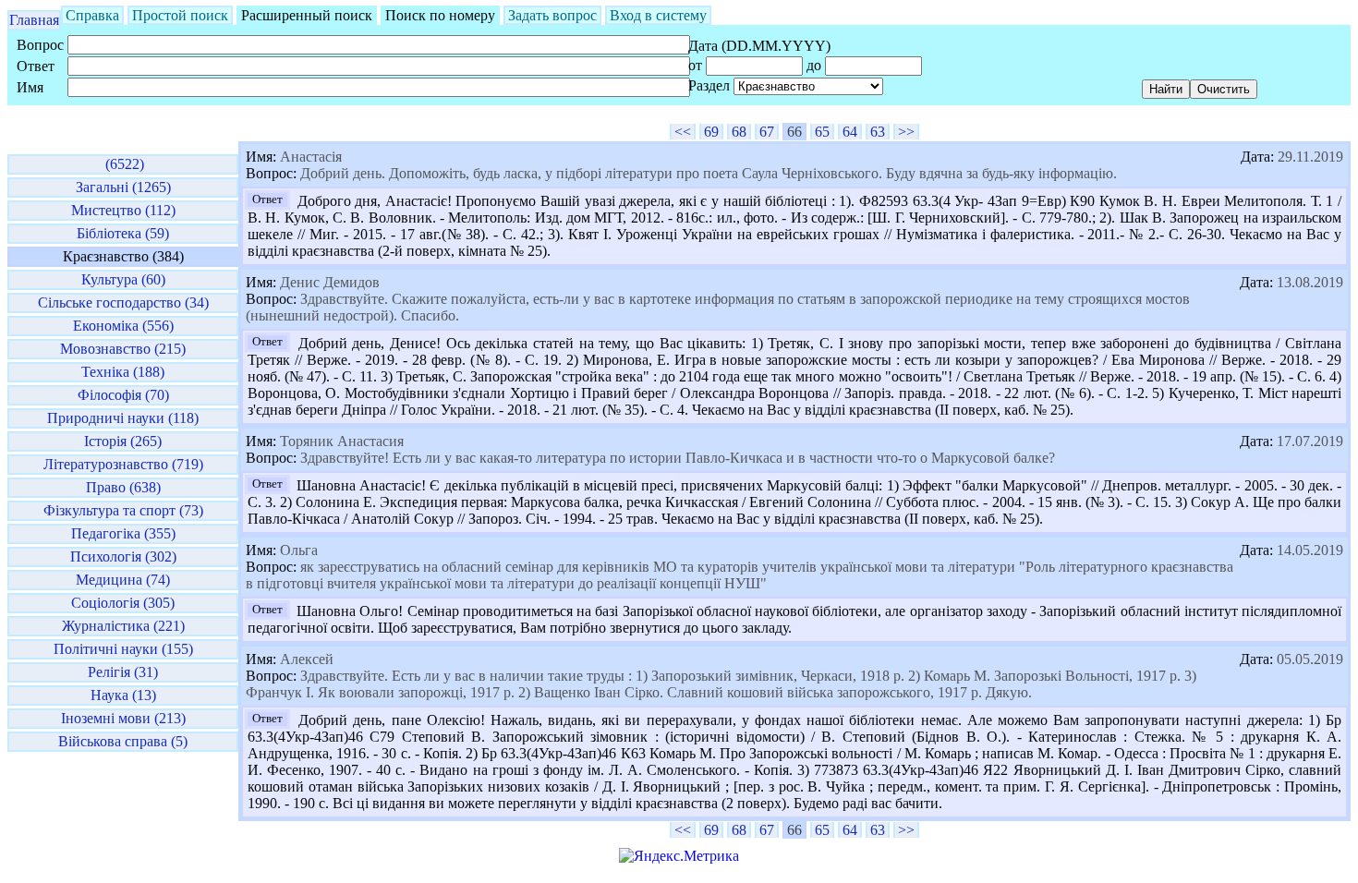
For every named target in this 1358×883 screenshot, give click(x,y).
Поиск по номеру (440, 15)
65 (822, 131)
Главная (34, 20)
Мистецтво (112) (123, 210)
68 (739, 131)
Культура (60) (123, 279)
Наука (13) (123, 695)
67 (766, 131)
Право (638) (123, 487)
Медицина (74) (123, 579)
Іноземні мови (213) (123, 718)
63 (877, 131)
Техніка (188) (122, 372)
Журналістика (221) (123, 626)
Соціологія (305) (123, 603)
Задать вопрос (552, 15)
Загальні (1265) (123, 187)
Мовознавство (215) (123, 349)
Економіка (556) (123, 325)
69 (711, 131)
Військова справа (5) (123, 741)
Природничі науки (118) (123, 418)
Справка (92, 15)
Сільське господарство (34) (123, 302)
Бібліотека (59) (123, 233)
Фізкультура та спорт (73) (123, 510)
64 (850, 131)
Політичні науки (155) (123, 649)
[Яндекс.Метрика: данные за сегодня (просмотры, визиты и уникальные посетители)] (679, 856)
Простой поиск (180, 15)
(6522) (123, 164)
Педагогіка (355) (123, 533)
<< (682, 131)
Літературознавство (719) (123, 464)
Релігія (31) (123, 672)
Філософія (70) (123, 395)
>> (906, 131)
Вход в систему (658, 15)
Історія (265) (123, 441)
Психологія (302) (123, 556)
